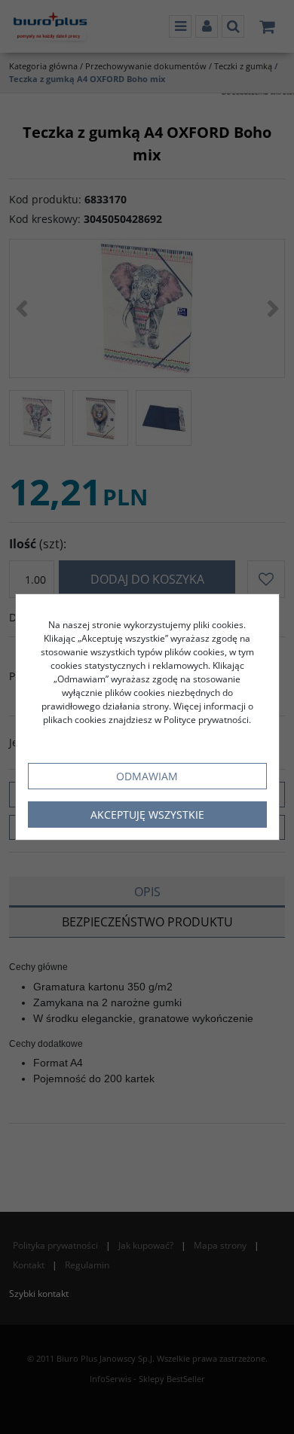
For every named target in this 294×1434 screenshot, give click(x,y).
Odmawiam (147, 776)
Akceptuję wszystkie (147, 814)
